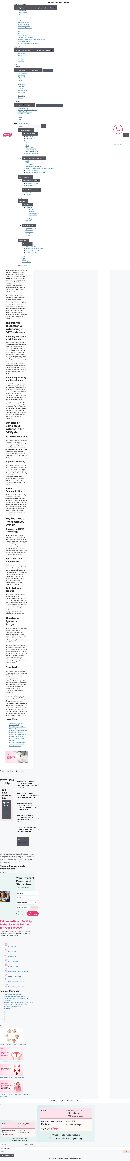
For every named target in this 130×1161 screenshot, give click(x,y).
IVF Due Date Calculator (25, 112)
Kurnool (20, 80)
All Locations (48, 70)
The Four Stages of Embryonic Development (13, 1044)
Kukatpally (21, 86)
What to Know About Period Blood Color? (12, 1077)
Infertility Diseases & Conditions (43, 8)
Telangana (35, 70)
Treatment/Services (25, 130)
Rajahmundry (22, 77)
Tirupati (20, 79)
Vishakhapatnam (23, 73)
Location (22, 201)
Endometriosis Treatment (25, 37)
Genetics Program (23, 24)
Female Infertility (23, 12)
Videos (46, 105)
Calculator (19, 105)
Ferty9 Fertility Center (58, 2)
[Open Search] (126, 135)
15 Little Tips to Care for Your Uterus (11, 1061)
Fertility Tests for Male (43, 50)
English (20, 117)
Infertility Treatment (22, 8)
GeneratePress (76, 1101)
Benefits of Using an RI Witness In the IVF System (19, 1002)
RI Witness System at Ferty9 (12, 1006)
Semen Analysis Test (24, 53)
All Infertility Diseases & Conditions (28, 43)
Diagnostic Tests (24, 177)
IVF (19, 14)
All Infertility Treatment (25, 28)
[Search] (43, 126)
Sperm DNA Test (23, 55)
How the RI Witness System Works (14, 996)
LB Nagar (20, 88)
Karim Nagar (21, 96)
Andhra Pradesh (21, 70)
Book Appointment (7, 1155)
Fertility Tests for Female (23, 50)
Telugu (20, 119)
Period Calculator (23, 108)
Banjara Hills (21, 92)
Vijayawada (21, 75)
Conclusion (7, 1008)
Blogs (30, 105)
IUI (18, 16)
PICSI (19, 20)
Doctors (20, 198)
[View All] (23, 844)
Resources (22, 240)
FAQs (38, 105)
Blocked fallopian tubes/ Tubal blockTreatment (32, 39)
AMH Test (21, 59)
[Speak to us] (6, 817)
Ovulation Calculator (24, 113)
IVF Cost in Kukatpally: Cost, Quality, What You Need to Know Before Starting (17, 744)
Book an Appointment (32, 913)
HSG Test (21, 61)
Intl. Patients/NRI (25, 265)
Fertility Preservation (24, 26)
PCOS (19, 33)
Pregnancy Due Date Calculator (27, 110)
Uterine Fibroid (22, 35)
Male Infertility (22, 10)
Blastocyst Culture (23, 22)
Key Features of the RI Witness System (15, 1004)
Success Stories (56, 105)
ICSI (19, 18)
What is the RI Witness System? (13, 994)
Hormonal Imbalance (24, 41)
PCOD (19, 31)
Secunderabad (22, 90)
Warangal (20, 98)
